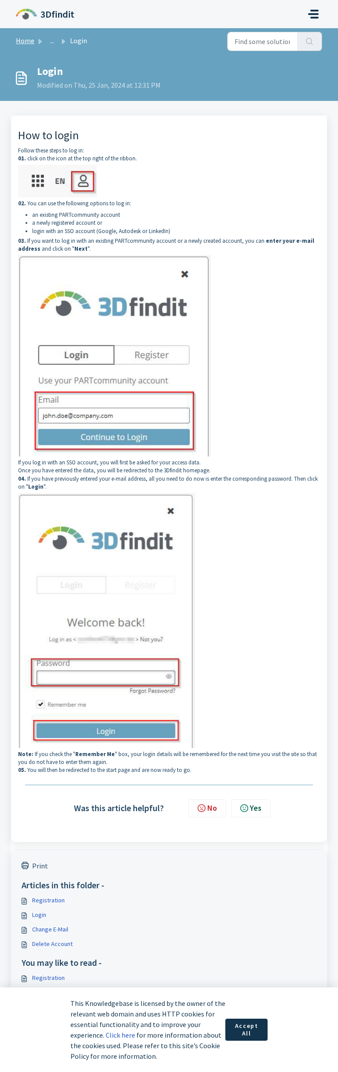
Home (25, 40)
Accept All (246, 1030)
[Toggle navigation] (313, 14)
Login (39, 915)
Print (40, 865)
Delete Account (52, 944)
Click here (120, 1035)
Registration (48, 900)
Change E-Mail (50, 929)
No (212, 808)
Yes (255, 808)
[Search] (309, 41)
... (52, 40)
